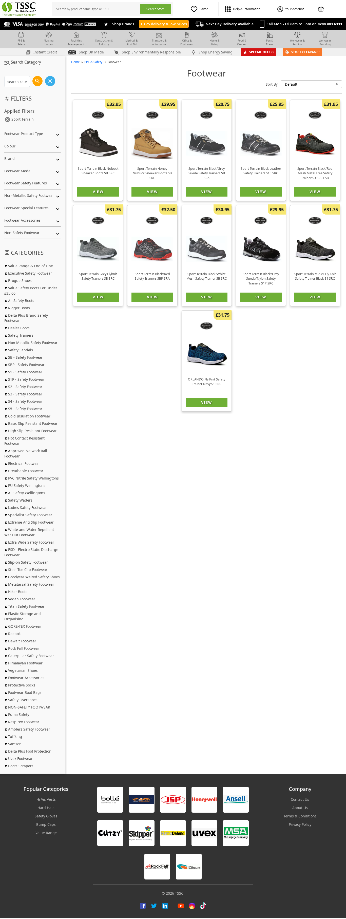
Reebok (14, 633)
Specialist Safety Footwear (30, 514)
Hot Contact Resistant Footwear (24, 441)
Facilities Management (76, 42)
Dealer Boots (19, 328)
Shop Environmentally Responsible (151, 52)
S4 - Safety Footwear (25, 401)
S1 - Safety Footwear (25, 372)
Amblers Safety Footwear (29, 729)
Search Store (155, 9)
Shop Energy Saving (215, 52)
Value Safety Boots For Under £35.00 (30, 290)
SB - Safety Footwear (25, 357)
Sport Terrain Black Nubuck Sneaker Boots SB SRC (98, 171)
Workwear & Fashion (297, 42)
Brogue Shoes (20, 280)
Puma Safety (18, 714)
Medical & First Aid (131, 42)
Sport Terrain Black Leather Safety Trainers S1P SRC (261, 171)
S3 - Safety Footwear (25, 394)
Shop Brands (123, 24)
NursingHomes (48, 42)
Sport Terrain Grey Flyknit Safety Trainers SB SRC (98, 276)
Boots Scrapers (20, 765)
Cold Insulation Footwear (29, 416)
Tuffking (15, 736)
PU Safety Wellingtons (26, 485)
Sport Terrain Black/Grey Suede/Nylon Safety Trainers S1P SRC (261, 279)
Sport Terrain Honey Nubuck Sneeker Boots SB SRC (152, 173)
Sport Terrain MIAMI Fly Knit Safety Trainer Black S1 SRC (315, 276)
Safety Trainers (20, 335)
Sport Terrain (22, 119)
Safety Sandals (20, 350)
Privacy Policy (300, 824)
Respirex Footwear (23, 721)
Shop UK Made (91, 52)
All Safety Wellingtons (26, 492)
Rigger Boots (19, 307)
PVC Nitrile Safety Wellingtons (33, 478)
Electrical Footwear (24, 463)
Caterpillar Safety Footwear (31, 655)
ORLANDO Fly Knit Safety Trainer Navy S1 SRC (206, 381)
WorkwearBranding (325, 42)
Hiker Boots (17, 591)
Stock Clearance (305, 52)
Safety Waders (20, 500)
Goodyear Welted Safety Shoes (34, 577)
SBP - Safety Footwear (26, 364)
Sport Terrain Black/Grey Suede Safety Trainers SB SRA (206, 173)
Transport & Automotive (159, 42)
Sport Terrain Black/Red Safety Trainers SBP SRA (152, 276)
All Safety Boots (21, 300)
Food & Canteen (242, 42)
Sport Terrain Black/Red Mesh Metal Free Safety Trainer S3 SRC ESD (315, 173)
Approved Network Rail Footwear (25, 453)
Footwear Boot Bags (25, 692)
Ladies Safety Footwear (27, 507)
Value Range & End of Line (30, 265)
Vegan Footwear (21, 599)
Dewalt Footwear (22, 641)
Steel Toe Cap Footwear (27, 569)
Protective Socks (21, 685)
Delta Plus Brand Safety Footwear (26, 318)
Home (75, 62)
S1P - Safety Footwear (26, 379)
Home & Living (214, 42)
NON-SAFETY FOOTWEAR (29, 707)
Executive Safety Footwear (30, 273)
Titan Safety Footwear (26, 606)
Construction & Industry (104, 42)
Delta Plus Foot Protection (29, 751)
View (98, 192)
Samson (15, 743)
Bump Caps (46, 824)
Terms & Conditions (300, 816)
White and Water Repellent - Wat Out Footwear (30, 532)
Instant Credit (44, 52)
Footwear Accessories (26, 677)
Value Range (46, 832)
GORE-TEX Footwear (24, 626)
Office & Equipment (187, 42)
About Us (300, 807)
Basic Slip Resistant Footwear (32, 423)
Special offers (261, 52)
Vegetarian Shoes (23, 670)
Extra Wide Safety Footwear (31, 542)
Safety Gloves (46, 816)
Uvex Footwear (20, 758)
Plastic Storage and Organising (22, 616)
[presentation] (96, 9)
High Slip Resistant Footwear (32, 430)
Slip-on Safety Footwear (28, 562)
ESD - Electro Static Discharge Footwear (31, 552)
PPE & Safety (21, 42)
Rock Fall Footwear (23, 648)
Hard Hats (45, 807)
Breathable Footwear (25, 470)
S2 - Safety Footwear (25, 386)
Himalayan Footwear (25, 663)
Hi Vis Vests (46, 799)
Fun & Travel (270, 42)
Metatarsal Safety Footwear (31, 584)
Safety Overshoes (22, 699)
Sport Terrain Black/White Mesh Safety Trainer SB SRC (206, 276)
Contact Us (300, 799)
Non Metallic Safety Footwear (32, 342)
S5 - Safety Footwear (25, 408)
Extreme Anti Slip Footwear (31, 522)
